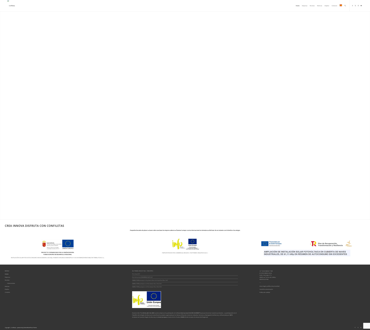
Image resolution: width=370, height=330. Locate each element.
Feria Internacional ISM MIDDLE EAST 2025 (142, 277)
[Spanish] (340, 5)
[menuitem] (298, 5)
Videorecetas (11, 283)
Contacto (7, 292)
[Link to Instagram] (358, 5)
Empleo (7, 289)
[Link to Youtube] (361, 5)
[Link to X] (355, 5)
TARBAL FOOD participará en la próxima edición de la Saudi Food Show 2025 (150, 280)
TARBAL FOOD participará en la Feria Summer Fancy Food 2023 (147, 283)
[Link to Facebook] (352, 5)
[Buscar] (345, 5)
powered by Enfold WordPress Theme (27, 327)
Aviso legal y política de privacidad (269, 286)
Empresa (7, 277)
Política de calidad (264, 292)
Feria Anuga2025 (136, 274)
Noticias (7, 286)
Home (6, 274)
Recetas (7, 280)
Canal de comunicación (266, 289)
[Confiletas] (11, 5)
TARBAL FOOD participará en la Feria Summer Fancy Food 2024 (147, 286)
